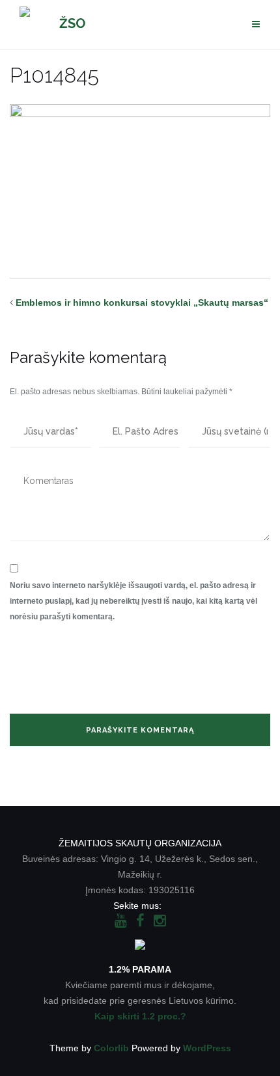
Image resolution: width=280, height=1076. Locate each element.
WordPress (207, 1048)
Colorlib (111, 1048)
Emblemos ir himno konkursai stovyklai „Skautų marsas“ (142, 302)
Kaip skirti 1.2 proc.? (140, 1016)
